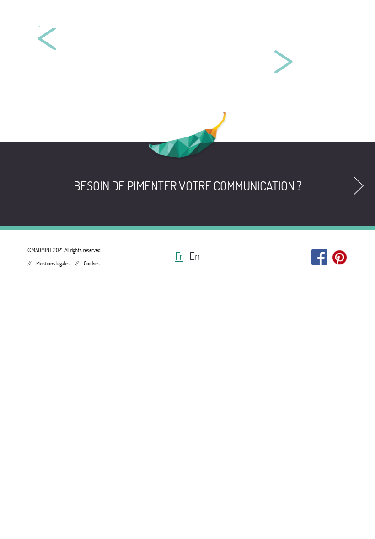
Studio (332, 18)
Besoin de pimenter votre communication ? (188, 185)
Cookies (92, 263)
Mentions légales (53, 263)
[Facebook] (319, 255)
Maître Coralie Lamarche (105, 48)
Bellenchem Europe (281, 34)
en (194, 256)
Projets (276, 18)
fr (179, 256)
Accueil (216, 18)
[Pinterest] (340, 255)
